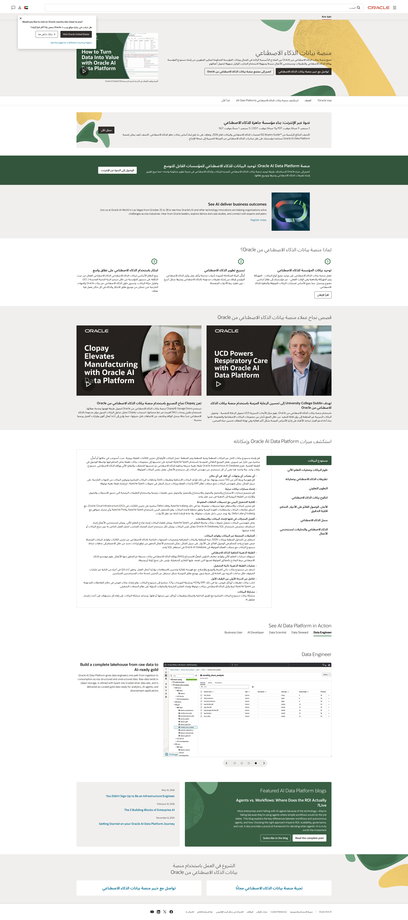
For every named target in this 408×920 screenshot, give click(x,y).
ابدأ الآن (226, 100)
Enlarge (173, 754)
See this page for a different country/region (71, 42)
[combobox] (204, 7)
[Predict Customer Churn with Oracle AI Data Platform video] (117, 56)
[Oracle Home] (378, 8)
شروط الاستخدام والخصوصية (301, 911)
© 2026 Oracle (325, 911)
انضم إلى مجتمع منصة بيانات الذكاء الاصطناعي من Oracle (239, 71)
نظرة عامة (327, 16)
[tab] (302, 469)
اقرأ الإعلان (323, 294)
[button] (395, 8)
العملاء (308, 100)
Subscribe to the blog (275, 838)
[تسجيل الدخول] (20, 8)
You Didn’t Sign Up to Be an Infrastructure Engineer (140, 796)
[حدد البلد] (26, 8)
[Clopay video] (138, 360)
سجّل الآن (105, 130)
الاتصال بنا (190, 911)
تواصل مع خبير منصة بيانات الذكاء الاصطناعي (303, 71)
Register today (258, 219)
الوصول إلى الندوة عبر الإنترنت (116, 170)
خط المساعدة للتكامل (205, 911)
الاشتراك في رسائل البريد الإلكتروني (230, 911)
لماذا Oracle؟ (325, 100)
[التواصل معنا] (13, 8)
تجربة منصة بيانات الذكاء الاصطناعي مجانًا (269, 887)
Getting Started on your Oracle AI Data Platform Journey (137, 824)
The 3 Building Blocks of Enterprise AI (149, 810)
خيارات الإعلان (261, 911)
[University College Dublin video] (269, 360)
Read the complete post (309, 838)
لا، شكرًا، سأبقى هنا (46, 34)
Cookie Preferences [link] (279, 911)
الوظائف (250, 911)
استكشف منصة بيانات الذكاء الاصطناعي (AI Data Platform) (267, 100)
